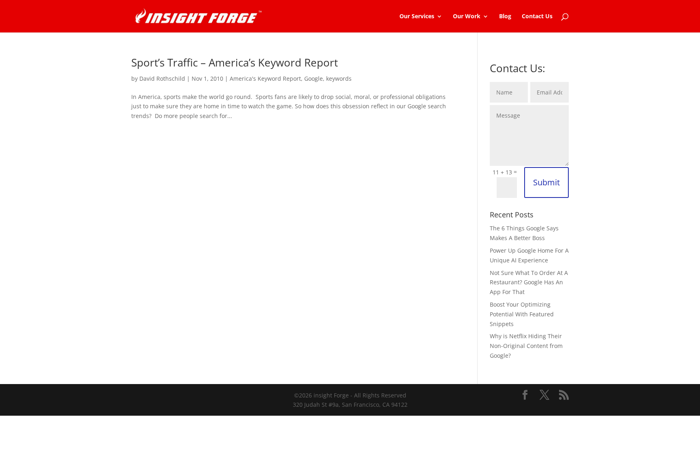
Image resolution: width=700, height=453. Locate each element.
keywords (339, 78)
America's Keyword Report (265, 78)
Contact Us (537, 16)
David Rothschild (162, 78)
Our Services (416, 16)
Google (313, 78)
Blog (505, 16)
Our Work (466, 16)
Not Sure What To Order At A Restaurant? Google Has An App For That (529, 282)
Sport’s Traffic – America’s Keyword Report (234, 62)
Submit (546, 182)
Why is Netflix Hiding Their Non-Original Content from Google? (526, 345)
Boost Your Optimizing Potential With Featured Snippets (522, 314)
